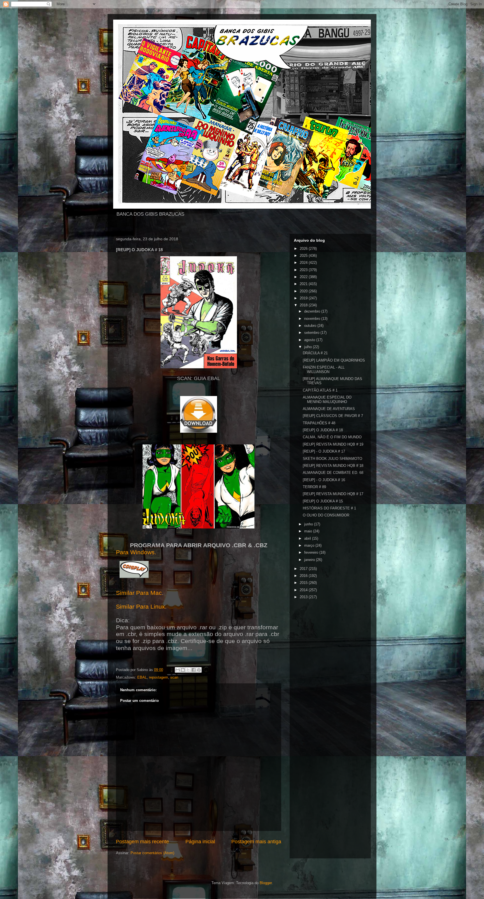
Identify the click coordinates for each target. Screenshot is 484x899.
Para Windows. (136, 552)
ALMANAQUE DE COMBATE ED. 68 (333, 473)
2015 (304, 583)
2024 (304, 262)
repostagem (158, 677)
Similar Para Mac (139, 593)
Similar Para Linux (140, 606)
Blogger (266, 883)
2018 (304, 305)
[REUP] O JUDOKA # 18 (323, 430)
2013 (304, 597)
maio (308, 531)
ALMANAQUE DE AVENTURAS (329, 409)
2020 (304, 291)
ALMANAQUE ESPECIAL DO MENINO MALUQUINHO (327, 399)
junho (309, 524)
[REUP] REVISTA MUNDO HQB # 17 (333, 494)
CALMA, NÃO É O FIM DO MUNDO (332, 437)
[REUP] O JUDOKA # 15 (323, 501)
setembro (312, 332)
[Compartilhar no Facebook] (193, 670)
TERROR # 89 (314, 487)
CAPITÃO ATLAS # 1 (320, 390)
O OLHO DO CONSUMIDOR (326, 515)
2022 (304, 277)
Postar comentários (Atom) (152, 853)
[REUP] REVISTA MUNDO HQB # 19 (333, 444)
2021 (304, 284)
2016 (304, 576)
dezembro (312, 311)
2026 (304, 248)
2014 (304, 590)
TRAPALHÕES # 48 (319, 423)
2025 (304, 255)
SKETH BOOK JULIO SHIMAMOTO (332, 459)
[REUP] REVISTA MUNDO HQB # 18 (333, 466)
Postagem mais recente (142, 841)
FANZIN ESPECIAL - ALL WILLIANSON (324, 369)
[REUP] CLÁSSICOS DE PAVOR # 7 (333, 416)
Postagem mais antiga (256, 841)
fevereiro (311, 552)
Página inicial (200, 841)
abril (308, 538)
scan (174, 677)
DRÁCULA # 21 (315, 353)
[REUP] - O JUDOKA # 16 (324, 480)
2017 (304, 569)
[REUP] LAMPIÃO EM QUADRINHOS (334, 360)
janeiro (310, 560)
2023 (304, 270)
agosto (310, 340)
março (309, 545)
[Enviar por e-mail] (177, 670)
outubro (310, 325)
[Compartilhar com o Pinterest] (199, 670)
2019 (304, 298)
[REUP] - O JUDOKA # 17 (324, 451)
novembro (312, 318)
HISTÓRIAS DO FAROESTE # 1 (329, 508)
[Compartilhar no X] (188, 670)
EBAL (142, 677)
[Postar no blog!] (183, 670)
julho (308, 347)
